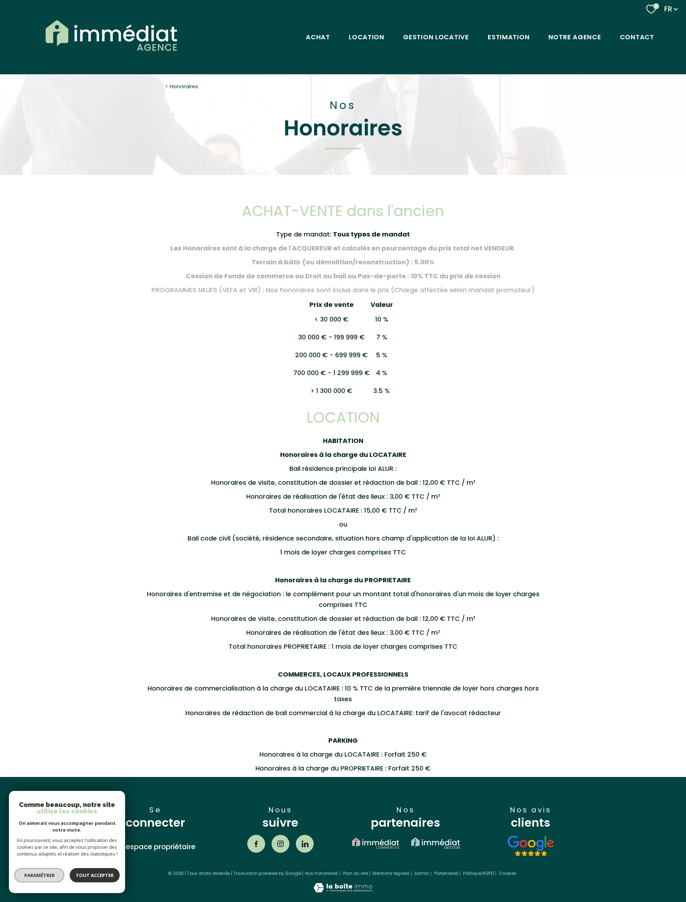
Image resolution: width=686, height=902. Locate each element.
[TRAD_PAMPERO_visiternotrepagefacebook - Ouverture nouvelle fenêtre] (256, 844)
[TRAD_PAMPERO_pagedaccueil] (111, 55)
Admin (421, 873)
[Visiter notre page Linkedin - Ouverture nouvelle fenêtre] (305, 844)
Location (366, 37)
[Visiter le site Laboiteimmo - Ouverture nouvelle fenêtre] (343, 890)
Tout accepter (95, 875)
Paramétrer (39, 875)
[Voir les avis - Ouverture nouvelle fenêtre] (530, 846)
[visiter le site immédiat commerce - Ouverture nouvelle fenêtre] (375, 843)
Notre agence (574, 37)
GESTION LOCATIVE (436, 37)
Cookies (507, 873)
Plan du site (355, 873)
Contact (637, 37)
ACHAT (318, 37)
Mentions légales (391, 873)
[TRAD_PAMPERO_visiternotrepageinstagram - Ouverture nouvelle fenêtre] (280, 844)
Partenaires (446, 873)
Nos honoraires (321, 873)
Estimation (509, 37)
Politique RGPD (478, 873)
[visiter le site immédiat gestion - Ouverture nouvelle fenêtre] (435, 843)
